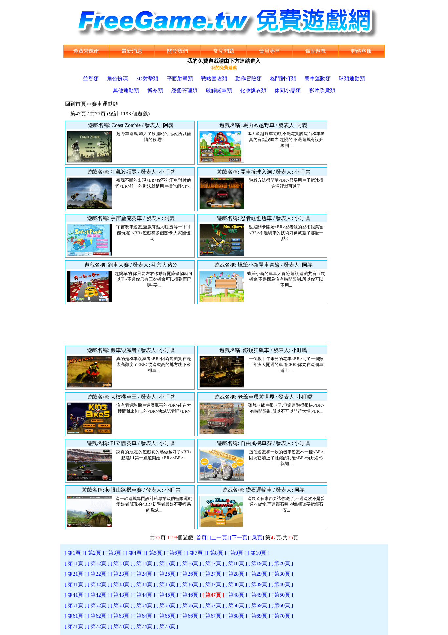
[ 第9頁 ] (236, 553)
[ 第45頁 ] (167, 595)
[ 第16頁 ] (190, 563)
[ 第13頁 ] (121, 563)
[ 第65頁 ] (167, 616)
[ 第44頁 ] (144, 595)
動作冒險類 (248, 78)
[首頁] (201, 537)
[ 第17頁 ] (213, 563)
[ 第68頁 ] (236, 616)
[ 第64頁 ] (144, 616)
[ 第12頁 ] (98, 563)
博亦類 (155, 90)
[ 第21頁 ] (75, 574)
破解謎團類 (219, 90)
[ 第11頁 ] (75, 563)
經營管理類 (184, 90)
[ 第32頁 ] (98, 584)
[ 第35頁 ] (167, 584)
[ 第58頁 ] (236, 605)
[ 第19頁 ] (259, 563)
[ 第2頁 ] (94, 553)
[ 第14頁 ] (144, 563)
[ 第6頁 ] (175, 553)
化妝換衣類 (253, 90)
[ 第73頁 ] (121, 626)
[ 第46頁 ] (190, 595)
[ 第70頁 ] (282, 616)
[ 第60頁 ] (282, 605)
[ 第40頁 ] (282, 584)
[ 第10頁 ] (258, 553)
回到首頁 (75, 104)
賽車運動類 (317, 78)
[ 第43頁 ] (121, 595)
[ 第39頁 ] (259, 584)
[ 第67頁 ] (213, 616)
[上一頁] (219, 537)
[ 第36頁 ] (190, 584)
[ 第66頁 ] (190, 616)
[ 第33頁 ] (121, 584)
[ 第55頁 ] (167, 605)
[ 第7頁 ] (196, 553)
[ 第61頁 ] (75, 616)
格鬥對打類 (283, 78)
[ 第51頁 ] (75, 605)
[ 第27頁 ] (213, 574)
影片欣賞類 (322, 90)
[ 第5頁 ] (155, 553)
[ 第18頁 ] (236, 563)
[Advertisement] (196, 325)
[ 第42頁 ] (98, 595)
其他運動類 (126, 90)
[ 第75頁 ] (167, 626)
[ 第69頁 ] (259, 616)
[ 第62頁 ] (98, 616)
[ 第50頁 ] (282, 595)
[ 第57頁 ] (213, 605)
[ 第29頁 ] (259, 574)
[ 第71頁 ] (75, 626)
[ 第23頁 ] (121, 574)
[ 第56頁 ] (190, 605)
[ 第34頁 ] (144, 584)
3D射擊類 (147, 78)
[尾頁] (257, 537)
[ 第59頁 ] (259, 605)
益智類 (91, 78)
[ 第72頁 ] (98, 626)
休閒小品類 (288, 90)
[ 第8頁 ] (216, 553)
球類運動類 (352, 78)
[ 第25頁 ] (167, 574)
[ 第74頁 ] (144, 626)
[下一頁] (239, 537)
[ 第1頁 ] (74, 553)
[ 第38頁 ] (236, 584)
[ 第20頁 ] (282, 563)
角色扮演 (117, 78)
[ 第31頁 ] (75, 584)
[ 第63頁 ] (121, 616)
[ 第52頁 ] (98, 605)
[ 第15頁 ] (167, 563)
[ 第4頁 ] (135, 553)
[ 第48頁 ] (236, 595)
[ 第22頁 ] (98, 574)
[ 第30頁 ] (282, 574)
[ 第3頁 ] (114, 553)
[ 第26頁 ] (190, 574)
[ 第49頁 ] (259, 595)
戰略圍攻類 (214, 78)
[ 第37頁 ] (213, 584)
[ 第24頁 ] (144, 574)
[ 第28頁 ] (236, 574)
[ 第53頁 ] (121, 605)
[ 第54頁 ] (144, 605)
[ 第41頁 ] (75, 595)
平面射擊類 (180, 78)
